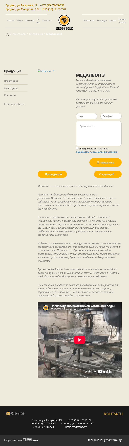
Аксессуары (102, 20)
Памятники (88, 20)
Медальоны (36, 33)
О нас (37, 21)
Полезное (29, 20)
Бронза (112, 20)
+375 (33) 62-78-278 (53, 9)
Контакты (46, 20)
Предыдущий (53, 174)
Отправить (105, 162)
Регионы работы (122, 21)
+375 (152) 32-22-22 (79, 420)
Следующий (107, 174)
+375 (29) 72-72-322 (52, 5)
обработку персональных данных (96, 151)
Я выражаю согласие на (96, 150)
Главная (10, 20)
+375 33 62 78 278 (42, 426)
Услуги (20, 20)
